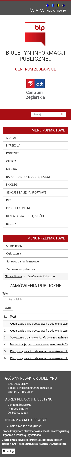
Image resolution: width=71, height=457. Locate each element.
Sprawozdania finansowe (22, 261)
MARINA (11, 169)
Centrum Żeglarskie (19, 404)
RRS (8, 200)
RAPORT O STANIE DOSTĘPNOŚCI (28, 176)
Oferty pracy (14, 245)
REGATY (11, 223)
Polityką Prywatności (28, 435)
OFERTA (11, 161)
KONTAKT (12, 153)
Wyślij (8, 307)
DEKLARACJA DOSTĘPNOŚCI (25, 216)
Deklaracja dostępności (26, 426)
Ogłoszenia (13, 253)
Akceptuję (8, 451)
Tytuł (5, 293)
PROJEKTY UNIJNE (18, 208)
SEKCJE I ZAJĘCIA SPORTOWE (26, 192)
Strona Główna (13, 276)
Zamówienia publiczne (20, 269)
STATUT (11, 137)
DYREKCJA (13, 145)
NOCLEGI (12, 184)
